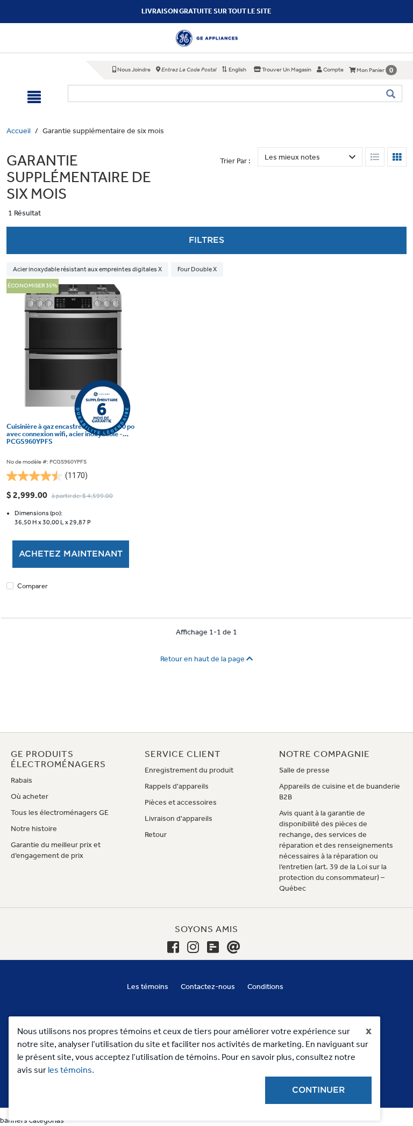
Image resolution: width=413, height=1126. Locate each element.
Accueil (18, 130)
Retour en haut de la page (203, 658)
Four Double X (197, 269)
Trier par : (235, 160)
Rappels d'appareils (177, 786)
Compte (333, 69)
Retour (156, 834)
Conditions (265, 986)
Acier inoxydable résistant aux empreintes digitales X (87, 269)
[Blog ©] (213, 948)
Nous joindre (133, 69)
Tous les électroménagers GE (60, 812)
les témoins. (71, 1070)
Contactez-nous (208, 986)
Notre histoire (34, 828)
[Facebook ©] (173, 948)
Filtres (206, 240)
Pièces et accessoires (181, 802)
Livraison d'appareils (178, 818)
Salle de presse (304, 770)
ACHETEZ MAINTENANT (71, 554)
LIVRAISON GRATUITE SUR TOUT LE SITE (206, 11)
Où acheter (29, 796)
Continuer (318, 1090)
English (236, 69)
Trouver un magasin (286, 69)
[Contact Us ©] (233, 948)
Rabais (21, 780)
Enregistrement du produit (189, 770)
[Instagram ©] (193, 948)
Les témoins (147, 986)
